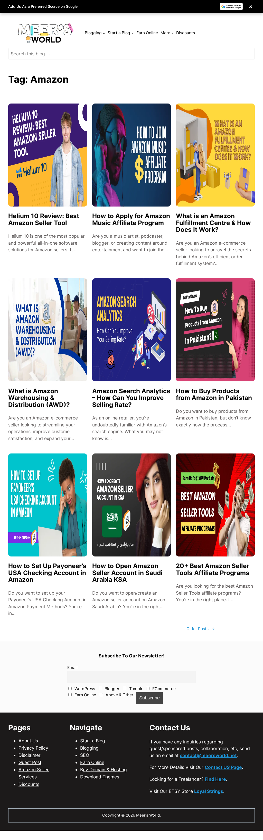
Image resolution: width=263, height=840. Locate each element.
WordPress (84, 688)
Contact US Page (223, 767)
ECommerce (163, 688)
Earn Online (84, 694)
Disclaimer (29, 755)
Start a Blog (92, 740)
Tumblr (135, 688)
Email (72, 667)
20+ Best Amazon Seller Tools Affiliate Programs (212, 569)
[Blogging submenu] (104, 33)
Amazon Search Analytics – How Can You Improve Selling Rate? (131, 398)
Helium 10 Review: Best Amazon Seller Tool (43, 219)
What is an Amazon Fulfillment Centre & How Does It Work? (213, 223)
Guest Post (29, 762)
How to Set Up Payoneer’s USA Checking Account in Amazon (47, 573)
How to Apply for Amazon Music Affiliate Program (131, 219)
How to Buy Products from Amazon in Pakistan (214, 394)
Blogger (111, 688)
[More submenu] (172, 33)
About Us (28, 740)
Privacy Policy (33, 748)
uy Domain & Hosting (105, 769)
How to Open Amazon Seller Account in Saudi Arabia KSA (127, 573)
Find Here (215, 779)
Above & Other (119, 694)
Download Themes (99, 776)
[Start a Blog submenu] (132, 33)
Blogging (89, 748)
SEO (84, 755)
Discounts (28, 784)
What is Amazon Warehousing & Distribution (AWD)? (39, 398)
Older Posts (200, 628)
